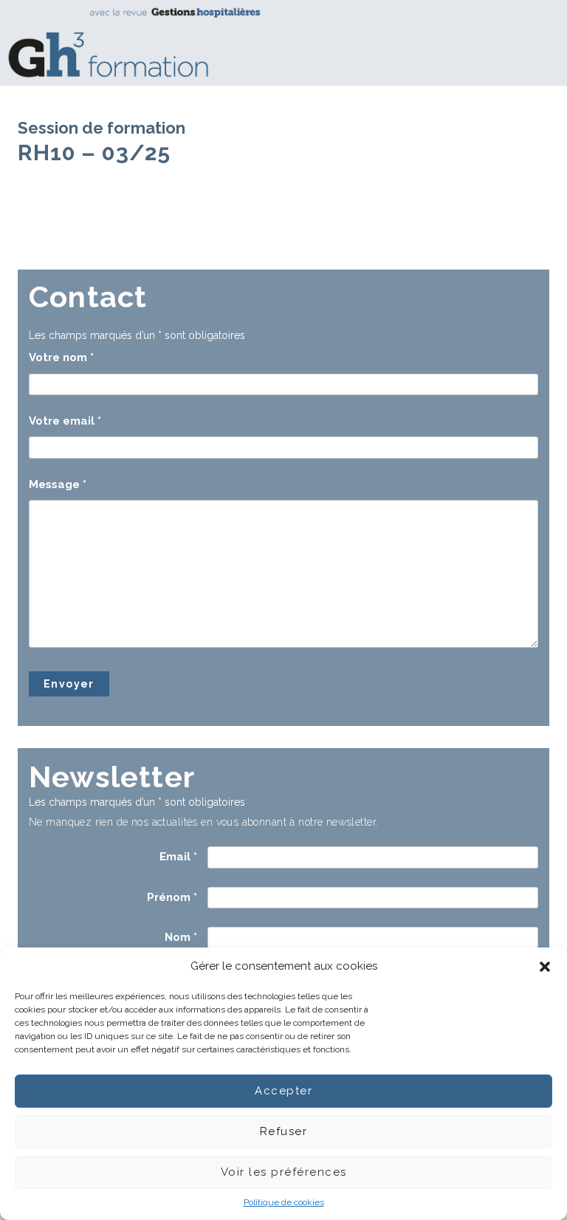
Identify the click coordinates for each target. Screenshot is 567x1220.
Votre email (65, 421)
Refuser (284, 1131)
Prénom (172, 897)
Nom (181, 937)
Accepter (283, 1090)
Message (57, 484)
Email (178, 856)
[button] (544, 966)
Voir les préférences (284, 1172)
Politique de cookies (284, 1202)
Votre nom (61, 357)
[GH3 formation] (278, 42)
